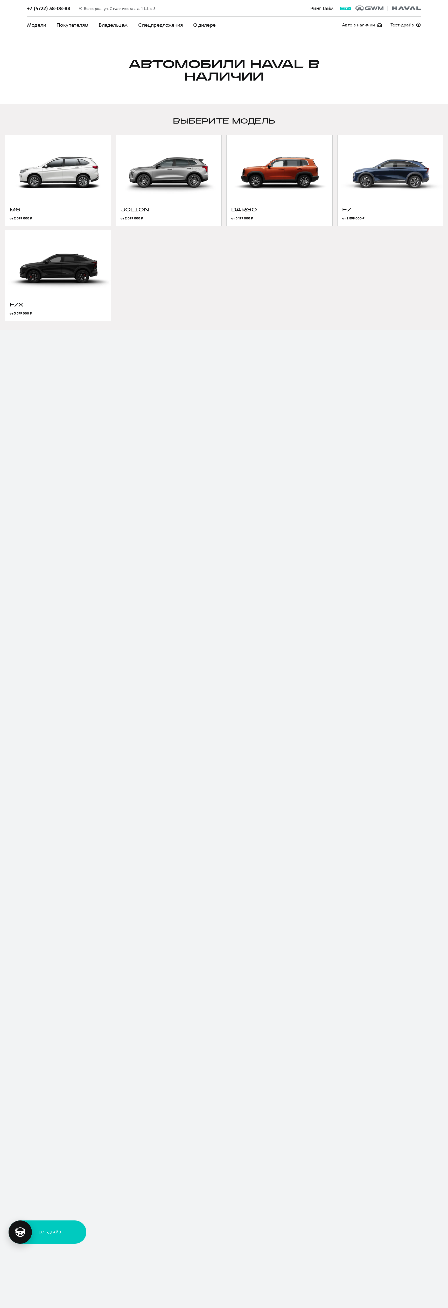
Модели (36, 25)
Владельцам (113, 25)
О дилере (204, 25)
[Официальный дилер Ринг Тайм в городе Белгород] (388, 8)
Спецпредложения (160, 25)
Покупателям (72, 25)
